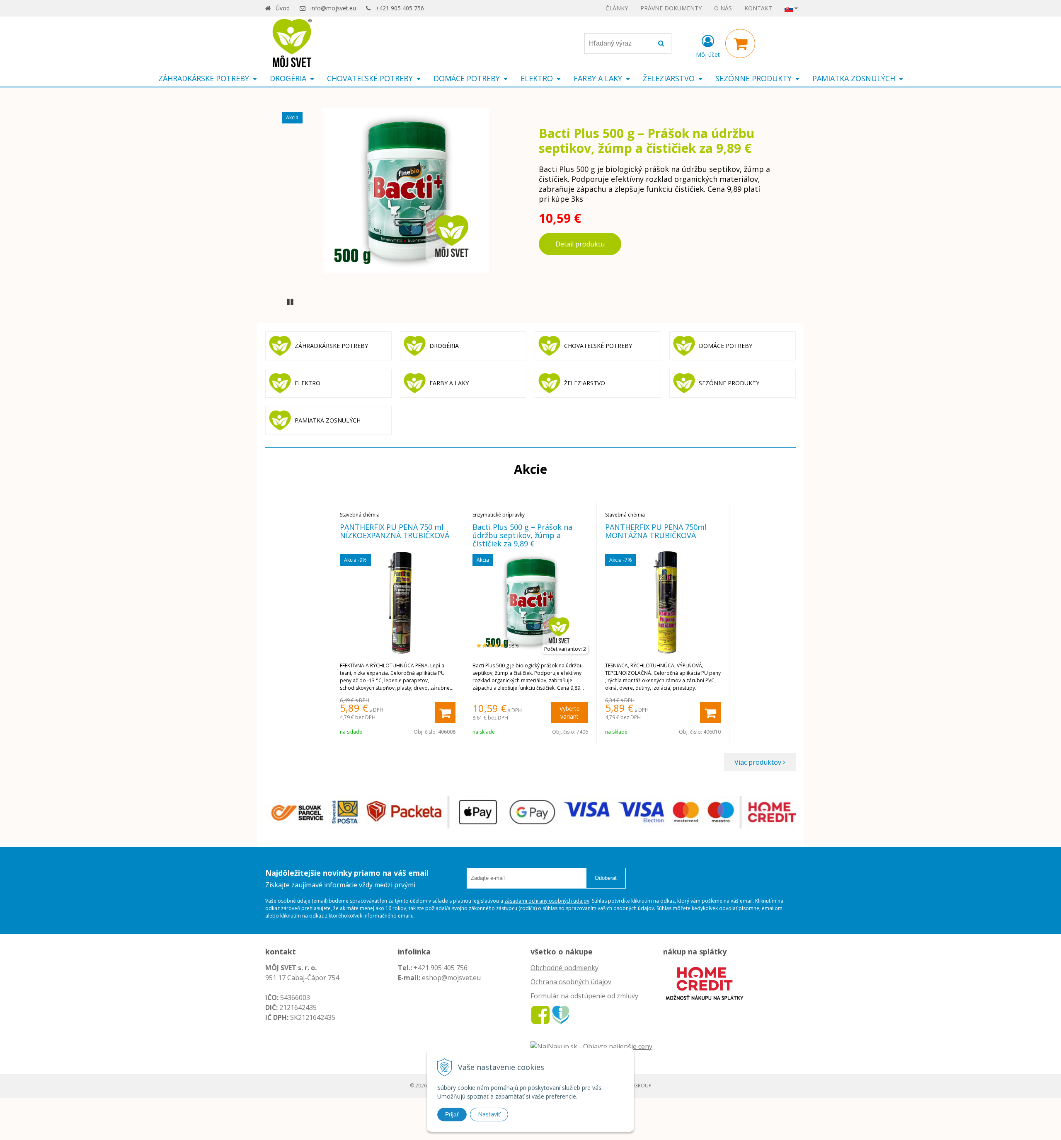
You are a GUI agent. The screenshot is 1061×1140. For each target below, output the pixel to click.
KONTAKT (758, 8)
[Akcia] (406, 189)
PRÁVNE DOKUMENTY (671, 8)
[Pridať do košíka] (445, 712)
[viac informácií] (704, 982)
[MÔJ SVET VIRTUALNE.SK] (560, 1014)
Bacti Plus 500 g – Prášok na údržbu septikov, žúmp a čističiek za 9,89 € (646, 141)
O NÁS (723, 8)
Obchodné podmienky (564, 967)
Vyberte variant (570, 712)
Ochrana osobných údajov (570, 981)
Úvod (283, 8)
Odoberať (606, 878)
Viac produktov (758, 762)
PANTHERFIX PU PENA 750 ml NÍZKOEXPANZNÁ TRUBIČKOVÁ (394, 531)
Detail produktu (580, 244)
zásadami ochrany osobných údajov (546, 900)
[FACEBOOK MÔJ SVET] (540, 1014)
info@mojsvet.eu (333, 8)
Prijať (452, 1114)
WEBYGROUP (636, 1085)
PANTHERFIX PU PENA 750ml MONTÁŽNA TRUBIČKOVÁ (656, 531)
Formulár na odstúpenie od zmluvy (584, 995)
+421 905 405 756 (399, 8)
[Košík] (740, 43)
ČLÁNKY (617, 8)
